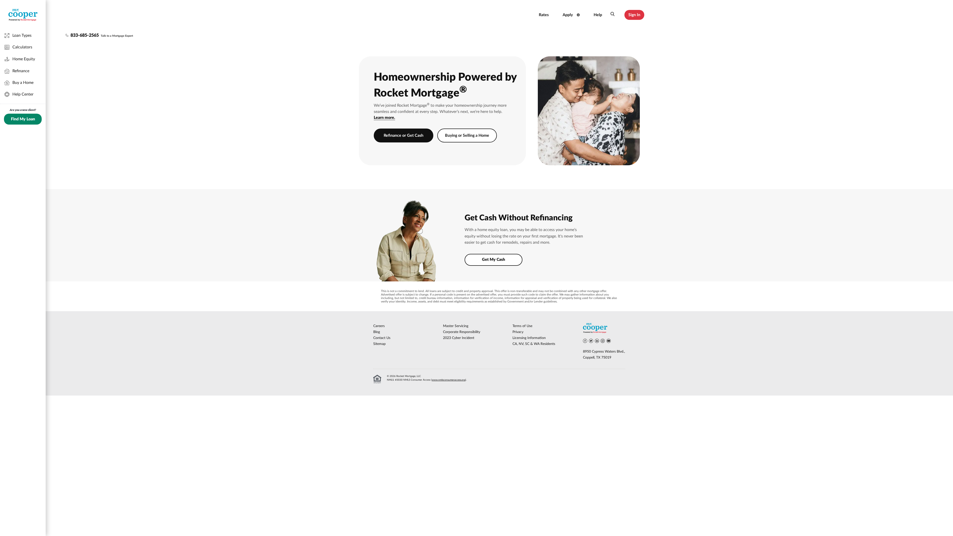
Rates (544, 15)
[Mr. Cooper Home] (604, 329)
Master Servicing (455, 326)
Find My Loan (23, 119)
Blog (376, 332)
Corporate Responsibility (461, 332)
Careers (379, 326)
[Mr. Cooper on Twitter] (591, 342)
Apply (568, 15)
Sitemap (379, 344)
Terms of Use (522, 326)
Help (598, 15)
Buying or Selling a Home (467, 135)
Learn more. (384, 118)
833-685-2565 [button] (84, 35)
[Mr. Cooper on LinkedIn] (597, 342)
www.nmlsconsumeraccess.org (448, 380)
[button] (612, 15)
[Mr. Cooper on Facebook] (585, 342)
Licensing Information (529, 338)
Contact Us (381, 338)
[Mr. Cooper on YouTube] (609, 342)
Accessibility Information (513, 15)
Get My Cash (493, 260)
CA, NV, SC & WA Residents (533, 344)
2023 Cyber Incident (458, 338)
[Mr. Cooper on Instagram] (603, 342)
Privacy (517, 332)
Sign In (634, 15)
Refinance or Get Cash (403, 135)
